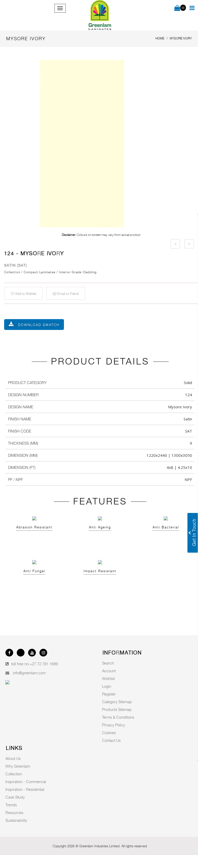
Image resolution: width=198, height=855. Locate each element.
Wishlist (108, 678)
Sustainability (16, 820)
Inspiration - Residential (24, 789)
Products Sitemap (117, 709)
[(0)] (177, 8)
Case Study (15, 797)
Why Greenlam (17, 766)
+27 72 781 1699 (44, 663)
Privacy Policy (113, 725)
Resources (14, 812)
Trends (11, 804)
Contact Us (111, 740)
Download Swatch (38, 325)
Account (109, 670)
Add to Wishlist (25, 294)
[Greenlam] (100, 15)
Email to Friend (67, 294)
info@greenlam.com (29, 672)
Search (108, 663)
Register (109, 694)
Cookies (109, 732)
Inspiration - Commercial (25, 781)
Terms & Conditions (118, 717)
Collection (13, 773)
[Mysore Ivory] (101, 143)
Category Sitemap (117, 701)
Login (106, 686)
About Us (13, 758)
